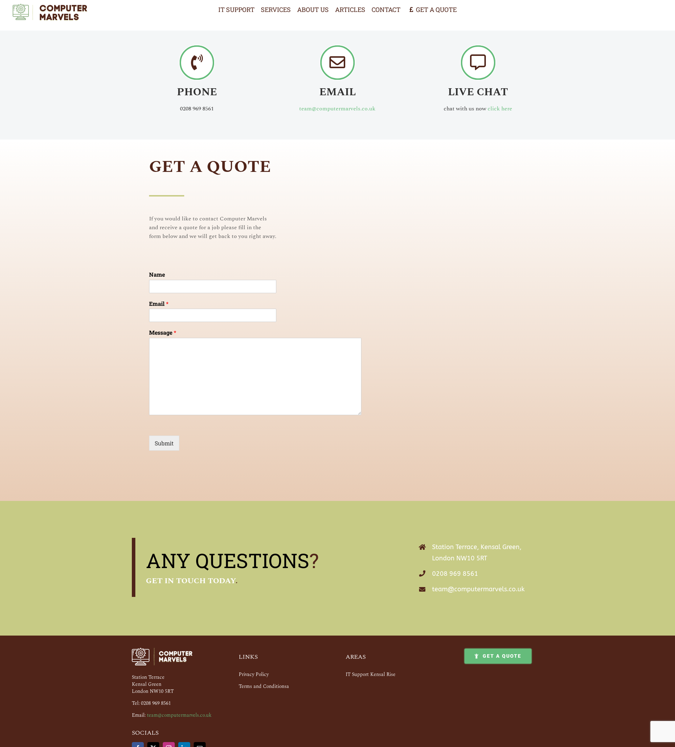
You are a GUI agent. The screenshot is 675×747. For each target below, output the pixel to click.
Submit (164, 443)
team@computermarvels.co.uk (337, 108)
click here (500, 108)
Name (157, 274)
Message (162, 332)
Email (158, 303)
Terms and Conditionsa (264, 686)
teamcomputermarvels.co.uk (478, 589)
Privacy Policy (254, 674)
